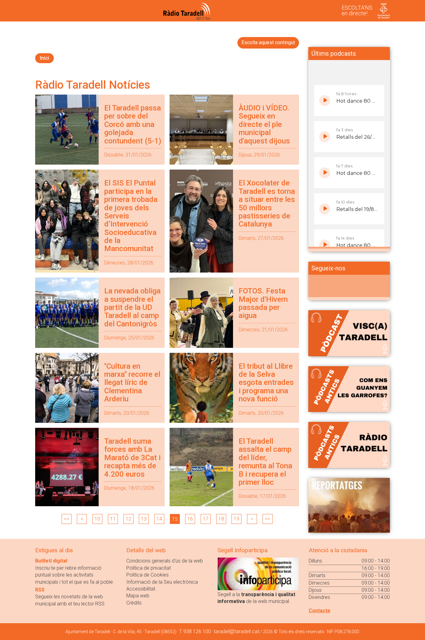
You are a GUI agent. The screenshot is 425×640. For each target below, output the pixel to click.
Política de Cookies (147, 575)
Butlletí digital (51, 561)
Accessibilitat (140, 589)
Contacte (319, 611)
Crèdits (134, 603)
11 (113, 519)
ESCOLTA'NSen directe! (357, 10)
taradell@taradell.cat (236, 631)
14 (159, 519)
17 (205, 519)
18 (221, 519)
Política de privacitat (148, 568)
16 (190, 519)
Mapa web (137, 596)
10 (97, 519)
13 (144, 519)
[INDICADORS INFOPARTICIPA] (258, 574)
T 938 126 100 (195, 631)
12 (128, 519)
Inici (44, 58)
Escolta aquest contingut (268, 42)
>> (267, 519)
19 (236, 519)
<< (66, 519)
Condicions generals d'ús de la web (164, 561)
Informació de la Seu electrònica (162, 582)
